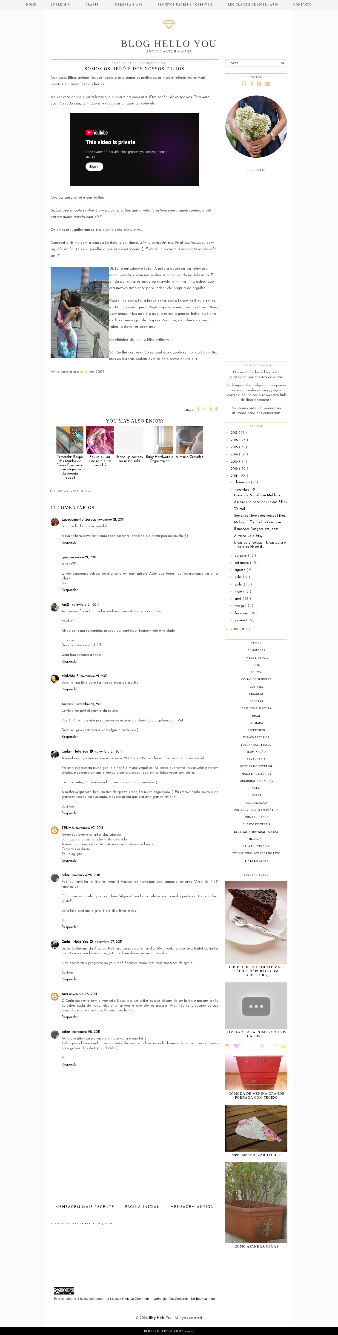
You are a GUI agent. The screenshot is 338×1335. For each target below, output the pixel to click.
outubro (241, 556)
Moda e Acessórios (256, 773)
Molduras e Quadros (256, 780)
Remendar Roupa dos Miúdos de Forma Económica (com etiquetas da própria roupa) (70, 467)
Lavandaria (256, 759)
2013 (235, 461)
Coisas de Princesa (256, 679)
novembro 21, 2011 (110, 519)
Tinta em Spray (256, 860)
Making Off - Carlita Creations (257, 522)
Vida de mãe (81, 491)
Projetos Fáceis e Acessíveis (185, 4)
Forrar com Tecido (256, 744)
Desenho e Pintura (256, 708)
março (240, 606)
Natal (256, 788)
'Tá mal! (240, 509)
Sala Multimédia (256, 846)
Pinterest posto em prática (256, 809)
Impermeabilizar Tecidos (256, 1155)
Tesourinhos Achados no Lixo (256, 853)
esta (83, 372)
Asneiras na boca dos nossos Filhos (260, 502)
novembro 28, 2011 (83, 994)
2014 (235, 454)
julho (239, 577)
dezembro (243, 482)
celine (66, 875)
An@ (66, 605)
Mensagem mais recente (85, 1207)
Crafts (92, 4)
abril (239, 599)
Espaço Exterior (256, 737)
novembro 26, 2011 (86, 875)
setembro (242, 563)
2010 (235, 629)
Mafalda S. (70, 676)
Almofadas (256, 650)
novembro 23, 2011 (89, 828)
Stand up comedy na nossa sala (129, 459)
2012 (235, 469)
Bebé (256, 664)
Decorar (256, 701)
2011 (234, 476)
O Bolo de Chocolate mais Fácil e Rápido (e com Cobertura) (256, 971)
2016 (235, 440)
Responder (70, 542)
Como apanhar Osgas (256, 1246)
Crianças (256, 693)
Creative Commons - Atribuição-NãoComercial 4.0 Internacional (168, 1298)
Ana (65, 994)
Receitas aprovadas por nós (256, 831)
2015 (235, 447)
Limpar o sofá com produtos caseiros (256, 1034)
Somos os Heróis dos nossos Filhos (259, 516)
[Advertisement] (134, 1169)
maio (239, 592)
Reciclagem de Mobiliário (253, 4)
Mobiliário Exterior (256, 766)
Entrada (256, 722)
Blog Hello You (169, 43)
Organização (256, 802)
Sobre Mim (61, 4)
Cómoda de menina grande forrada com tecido (256, 1095)
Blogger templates (161, 1331)
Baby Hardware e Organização (159, 459)
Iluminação (256, 751)
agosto (240, 570)
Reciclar (256, 838)
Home (31, 4)
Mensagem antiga (191, 1207)
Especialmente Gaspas (79, 519)
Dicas (256, 715)
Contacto (302, 4)
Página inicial (142, 1207)
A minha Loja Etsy (248, 536)
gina (65, 557)
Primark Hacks (256, 817)
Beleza (256, 672)
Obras (256, 795)
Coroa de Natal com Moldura (257, 495)
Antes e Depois (256, 657)
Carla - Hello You (75, 751)
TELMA (68, 828)
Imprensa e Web (128, 4)
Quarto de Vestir (256, 824)
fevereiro (242, 613)
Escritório (256, 730)
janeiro (240, 620)
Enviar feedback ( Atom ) (94, 1223)
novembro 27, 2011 (108, 942)
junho (239, 584)
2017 (235, 433)
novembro (242, 490)
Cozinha (256, 686)
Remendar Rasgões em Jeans (256, 529)
